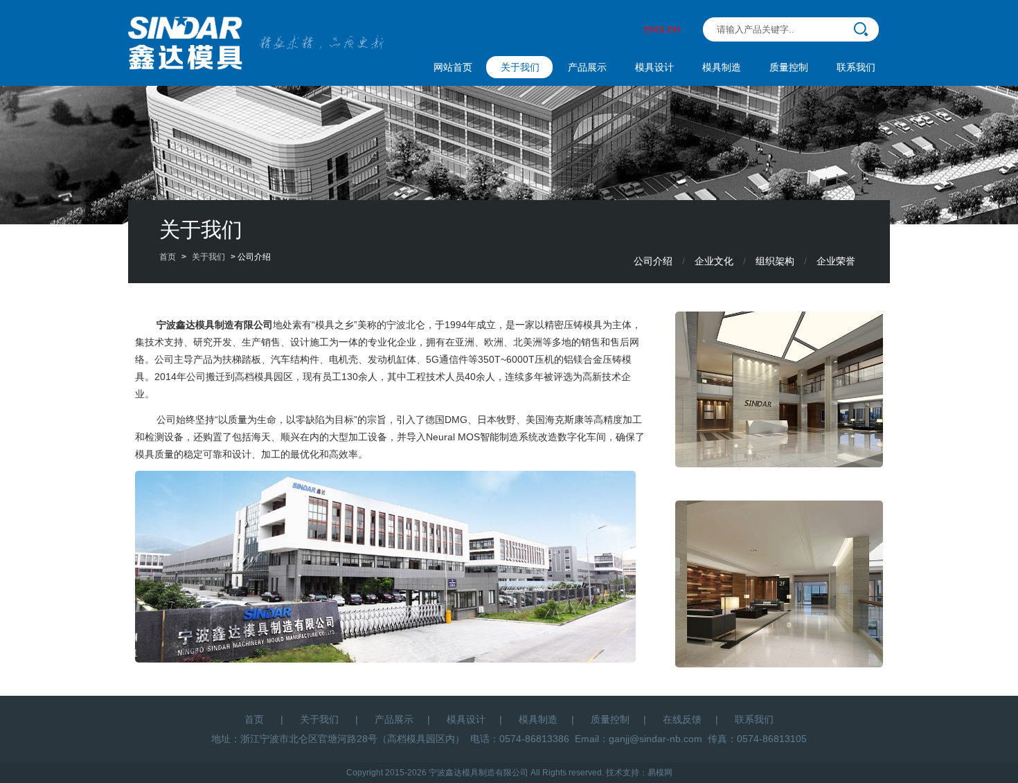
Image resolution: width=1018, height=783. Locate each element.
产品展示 (587, 67)
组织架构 (775, 261)
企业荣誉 (835, 261)
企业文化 (714, 261)
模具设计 (654, 67)
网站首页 (453, 67)
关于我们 (520, 67)
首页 (167, 257)
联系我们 (856, 67)
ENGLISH (662, 30)
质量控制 (788, 67)
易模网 (660, 772)
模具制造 (721, 67)
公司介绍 (653, 261)
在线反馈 (682, 719)
